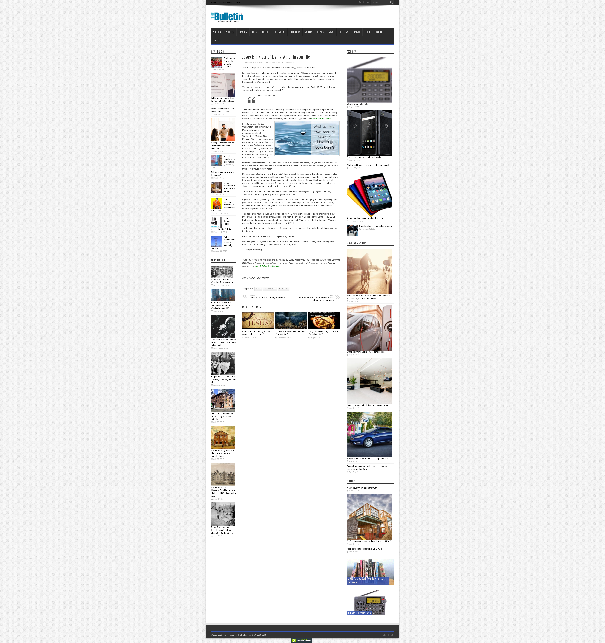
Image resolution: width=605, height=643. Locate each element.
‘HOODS (217, 32)
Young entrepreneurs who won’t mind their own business (222, 146)
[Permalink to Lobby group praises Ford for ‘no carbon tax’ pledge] (223, 96)
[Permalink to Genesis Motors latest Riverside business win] (369, 403)
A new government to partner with (362, 488)
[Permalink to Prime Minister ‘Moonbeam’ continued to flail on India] (216, 208)
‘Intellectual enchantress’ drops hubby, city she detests (222, 416)
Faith (216, 40)
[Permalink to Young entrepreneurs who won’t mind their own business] (223, 141)
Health (378, 32)
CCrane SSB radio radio (357, 104)
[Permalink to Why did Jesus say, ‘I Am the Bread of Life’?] (324, 328)
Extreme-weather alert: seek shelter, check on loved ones (316, 297)
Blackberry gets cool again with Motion (364, 157)
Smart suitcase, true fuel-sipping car (375, 226)
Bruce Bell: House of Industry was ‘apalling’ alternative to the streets (222, 530)
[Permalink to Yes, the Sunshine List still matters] (216, 165)
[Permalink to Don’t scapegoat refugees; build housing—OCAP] (369, 539)
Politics (229, 32)
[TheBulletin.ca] (228, 20)
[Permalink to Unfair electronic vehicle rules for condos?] (369, 350)
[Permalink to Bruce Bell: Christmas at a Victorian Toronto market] (222, 277)
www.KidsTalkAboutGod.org (267, 266)
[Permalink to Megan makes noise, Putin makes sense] (216, 192)
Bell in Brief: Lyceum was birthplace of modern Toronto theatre (222, 453)
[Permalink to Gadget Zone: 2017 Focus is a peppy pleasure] (369, 456)
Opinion (243, 32)
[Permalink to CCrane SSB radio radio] (369, 102)
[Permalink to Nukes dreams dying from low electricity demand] (216, 246)
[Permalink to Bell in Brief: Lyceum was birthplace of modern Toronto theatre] (223, 448)
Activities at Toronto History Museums (267, 296)
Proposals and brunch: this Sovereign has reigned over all (223, 379)
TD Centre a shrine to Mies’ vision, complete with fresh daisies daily (223, 342)
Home (213, 2)
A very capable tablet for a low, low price (365, 218)
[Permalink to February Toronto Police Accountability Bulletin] (216, 227)
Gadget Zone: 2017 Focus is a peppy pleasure (368, 458)
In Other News (225, 2)
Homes (320, 32)
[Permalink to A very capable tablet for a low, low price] (369, 216)
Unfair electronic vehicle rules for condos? (366, 352)
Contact (238, 2)
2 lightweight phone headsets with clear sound (368, 165)
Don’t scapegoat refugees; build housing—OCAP (369, 541)
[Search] (391, 2)
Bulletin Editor (258, 62)
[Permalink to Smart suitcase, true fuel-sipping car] (352, 235)
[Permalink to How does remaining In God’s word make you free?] (258, 328)
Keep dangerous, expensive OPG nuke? (365, 549)
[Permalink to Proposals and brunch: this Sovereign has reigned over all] (223, 374)
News (331, 32)
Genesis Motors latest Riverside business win (367, 405)
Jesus (258, 289)
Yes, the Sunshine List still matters (230, 159)
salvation (283, 289)
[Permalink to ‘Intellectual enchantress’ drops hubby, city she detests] (223, 411)
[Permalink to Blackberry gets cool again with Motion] (369, 155)
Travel (356, 32)
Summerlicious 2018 (358, 582)
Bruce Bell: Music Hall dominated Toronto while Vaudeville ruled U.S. (222, 305)
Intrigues (295, 32)
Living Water (270, 289)
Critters (343, 32)
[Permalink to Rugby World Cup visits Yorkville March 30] (216, 67)
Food (367, 32)
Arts (254, 32)
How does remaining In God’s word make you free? (257, 332)
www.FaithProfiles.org (321, 119)
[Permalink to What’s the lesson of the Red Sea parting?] (291, 328)
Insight (266, 32)
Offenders (279, 32)
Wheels (308, 32)
